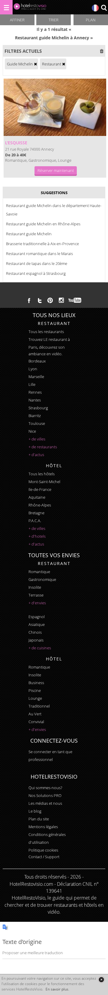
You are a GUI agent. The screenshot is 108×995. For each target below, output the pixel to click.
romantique (39, 571)
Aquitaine (36, 497)
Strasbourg (38, 407)
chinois (35, 632)
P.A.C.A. (34, 520)
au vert (34, 714)
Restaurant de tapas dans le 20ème (36, 263)
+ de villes (36, 439)
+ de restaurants (42, 446)
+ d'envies (37, 603)
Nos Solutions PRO (45, 795)
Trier (53, 20)
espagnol (36, 616)
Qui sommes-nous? (45, 787)
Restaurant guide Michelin (29, 233)
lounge (35, 698)
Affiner (17, 20)
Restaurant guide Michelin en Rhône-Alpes (43, 224)
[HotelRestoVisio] (30, 8)
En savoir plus (57, 989)
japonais (36, 640)
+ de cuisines (39, 648)
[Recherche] (103, 8)
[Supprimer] (35, 64)
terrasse (36, 595)
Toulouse (36, 423)
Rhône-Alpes (39, 505)
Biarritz (34, 415)
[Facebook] (29, 300)
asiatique (36, 624)
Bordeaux (37, 361)
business (36, 682)
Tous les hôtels (41, 473)
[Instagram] (61, 301)
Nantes (34, 400)
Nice (32, 431)
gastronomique (42, 579)
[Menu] (6, 7)
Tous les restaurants (46, 331)
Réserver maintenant (56, 170)
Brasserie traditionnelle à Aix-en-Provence (42, 243)
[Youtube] (75, 300)
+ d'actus (36, 454)
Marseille (36, 376)
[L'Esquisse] (55, 107)
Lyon (32, 368)
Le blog (34, 811)
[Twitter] (39, 300)
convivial (36, 721)
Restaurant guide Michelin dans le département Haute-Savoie (53, 210)
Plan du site (38, 819)
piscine (34, 690)
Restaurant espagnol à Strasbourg (36, 273)
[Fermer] (101, 979)
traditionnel (39, 706)
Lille (31, 384)
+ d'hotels (37, 536)
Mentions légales (43, 826)
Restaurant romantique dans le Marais (39, 253)
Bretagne (36, 513)
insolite (34, 587)
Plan (90, 20)
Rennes (35, 392)
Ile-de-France (39, 489)
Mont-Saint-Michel (44, 481)
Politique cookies (43, 850)
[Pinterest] (50, 300)
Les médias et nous (45, 803)
